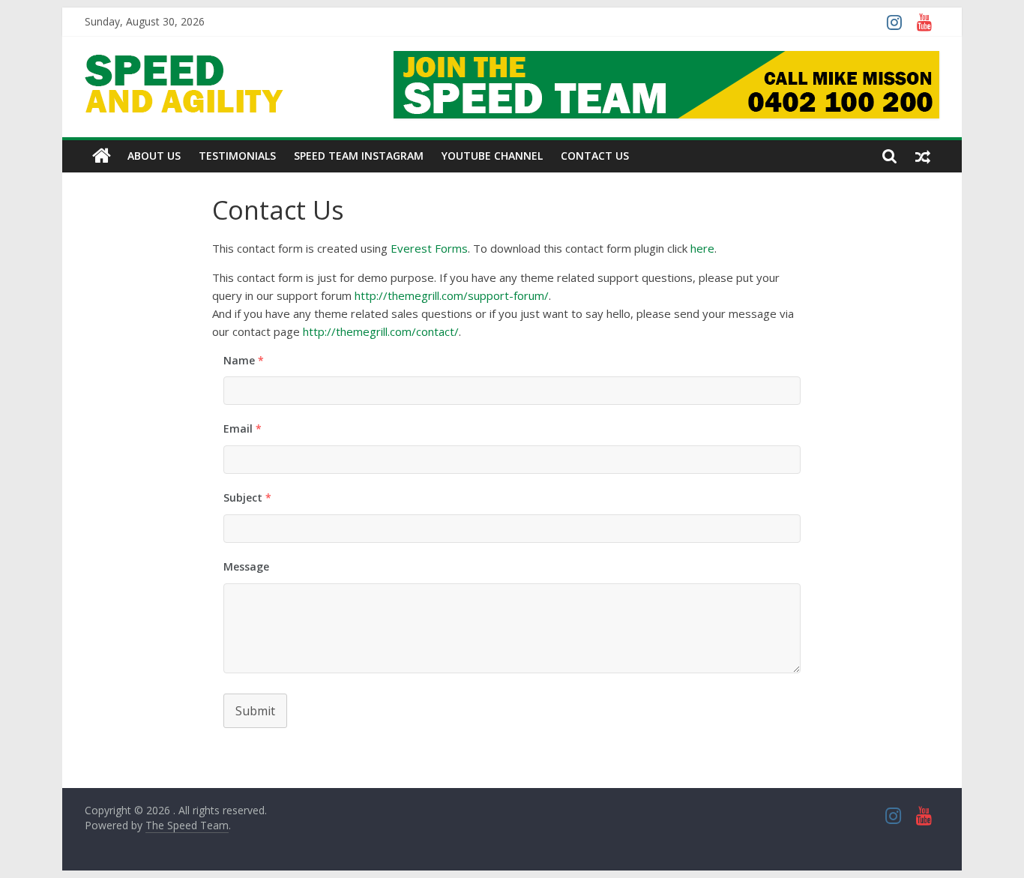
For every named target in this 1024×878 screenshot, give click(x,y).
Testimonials (237, 155)
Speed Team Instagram (359, 155)
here (702, 248)
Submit (255, 711)
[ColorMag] (101, 156)
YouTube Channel (492, 155)
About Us (154, 155)
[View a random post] (922, 156)
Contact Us (595, 155)
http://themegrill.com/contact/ (381, 331)
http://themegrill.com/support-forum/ (452, 295)
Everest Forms (429, 248)
